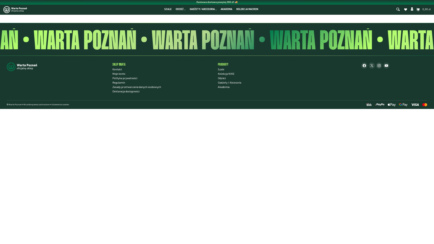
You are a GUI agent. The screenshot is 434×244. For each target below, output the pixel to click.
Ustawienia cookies (60, 105)
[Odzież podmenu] (184, 9)
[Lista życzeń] (405, 10)
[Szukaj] (398, 9)
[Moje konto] (412, 9)
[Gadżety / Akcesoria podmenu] (216, 9)
